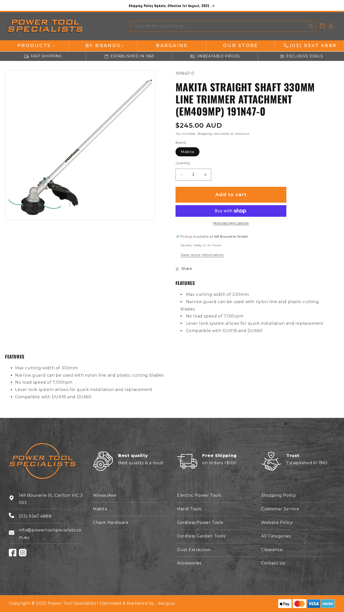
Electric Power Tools (199, 495)
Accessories (189, 563)
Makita (187, 152)
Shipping (204, 134)
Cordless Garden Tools (201, 536)
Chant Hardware (110, 522)
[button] (34, 45)
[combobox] (223, 26)
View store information (202, 255)
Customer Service (280, 509)
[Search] (311, 26)
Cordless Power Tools (200, 522)
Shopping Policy (278, 495)
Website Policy (277, 522)
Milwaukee (104, 495)
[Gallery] (80, 145)
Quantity (183, 163)
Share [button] (186, 268)
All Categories (276, 536)
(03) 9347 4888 (35, 516)
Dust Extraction (194, 549)
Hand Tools (189, 509)
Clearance (272, 549)
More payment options (231, 223)
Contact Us (273, 563)
